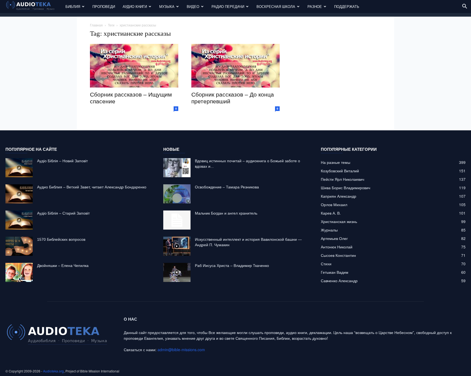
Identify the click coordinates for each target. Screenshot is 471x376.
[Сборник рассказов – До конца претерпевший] (235, 66)
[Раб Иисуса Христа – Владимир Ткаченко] (177, 272)
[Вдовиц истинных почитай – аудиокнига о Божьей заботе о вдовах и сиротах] (177, 167)
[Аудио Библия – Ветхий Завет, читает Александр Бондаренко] (19, 193)
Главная (96, 25)
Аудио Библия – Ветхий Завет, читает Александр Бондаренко (91, 187)
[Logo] (33, 6)
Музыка (166, 6)
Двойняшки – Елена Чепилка (63, 265)
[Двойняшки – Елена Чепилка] (19, 272)
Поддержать (346, 6)
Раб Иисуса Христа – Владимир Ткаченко (232, 265)
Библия (72, 6)
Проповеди (103, 6)
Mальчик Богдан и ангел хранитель (226, 213)
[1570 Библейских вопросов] (19, 246)
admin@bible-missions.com (181, 349)
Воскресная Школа (275, 6)
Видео (193, 6)
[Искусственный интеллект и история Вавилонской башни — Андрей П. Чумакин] (177, 246)
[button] (464, 7)
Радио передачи (228, 6)
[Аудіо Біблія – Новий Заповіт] (19, 167)
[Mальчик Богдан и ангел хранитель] (177, 220)
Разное (314, 6)
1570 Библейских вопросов (61, 239)
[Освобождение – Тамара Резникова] (177, 193)
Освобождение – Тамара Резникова (227, 187)
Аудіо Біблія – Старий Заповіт (63, 213)
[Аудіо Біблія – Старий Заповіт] (19, 220)
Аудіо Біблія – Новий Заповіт (62, 161)
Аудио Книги (135, 6)
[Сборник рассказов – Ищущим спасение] (134, 66)
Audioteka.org (53, 371)
